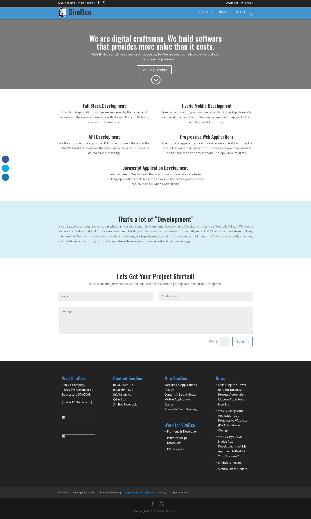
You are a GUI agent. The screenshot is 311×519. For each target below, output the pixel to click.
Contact (238, 12)
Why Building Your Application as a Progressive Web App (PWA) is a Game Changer (232, 420)
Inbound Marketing (110, 492)
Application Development (139, 492)
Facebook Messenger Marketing (76, 492)
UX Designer (175, 449)
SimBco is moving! (230, 463)
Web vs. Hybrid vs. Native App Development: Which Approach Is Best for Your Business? (232, 446)
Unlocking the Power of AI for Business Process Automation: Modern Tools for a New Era (232, 394)
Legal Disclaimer (179, 492)
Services (204, 12)
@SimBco (119, 399)
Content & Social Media (180, 395)
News (223, 12)
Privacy (162, 492)
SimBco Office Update (232, 469)
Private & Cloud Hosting (180, 409)
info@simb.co (122, 395)
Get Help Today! (154, 69)
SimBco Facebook (125, 404)
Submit (242, 341)
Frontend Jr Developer (182, 431)
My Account (232, 3)
